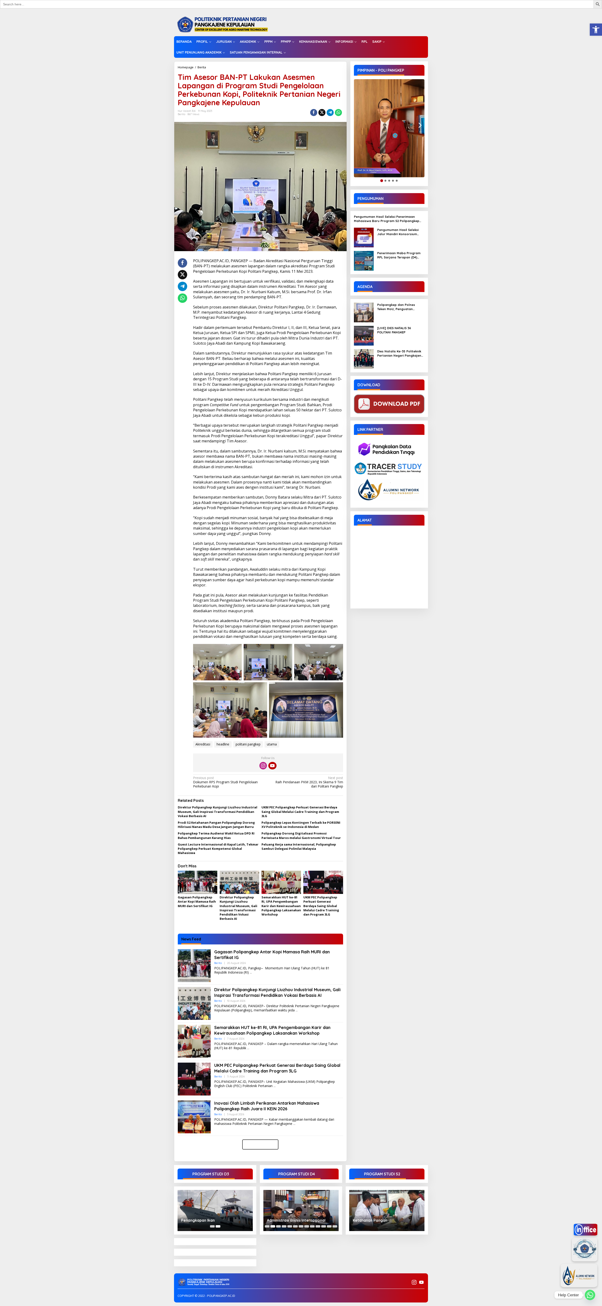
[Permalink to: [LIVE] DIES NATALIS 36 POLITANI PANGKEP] (364, 335)
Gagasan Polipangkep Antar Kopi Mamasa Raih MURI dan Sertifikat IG (197, 901)
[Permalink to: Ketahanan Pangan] (386, 1210)
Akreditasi (202, 744)
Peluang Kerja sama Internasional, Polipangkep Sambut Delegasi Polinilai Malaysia (298, 846)
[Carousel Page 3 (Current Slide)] (278, 1226)
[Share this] (313, 112)
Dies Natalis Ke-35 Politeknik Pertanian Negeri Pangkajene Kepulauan (400, 353)
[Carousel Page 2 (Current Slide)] (218, 1226)
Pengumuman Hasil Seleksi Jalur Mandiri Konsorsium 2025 (398, 232)
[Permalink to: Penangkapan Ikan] (215, 1210)
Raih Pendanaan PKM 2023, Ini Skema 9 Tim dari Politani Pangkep (309, 782)
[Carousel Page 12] (329, 1226)
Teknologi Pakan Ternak (289, 1220)
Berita (202, 67)
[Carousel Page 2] (272, 1226)
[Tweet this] (321, 112)
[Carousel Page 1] (212, 1226)
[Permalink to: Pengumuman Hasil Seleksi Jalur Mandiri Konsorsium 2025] (364, 237)
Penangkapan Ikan (198, 1220)
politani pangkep (248, 744)
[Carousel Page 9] (312, 1226)
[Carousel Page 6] (295, 1226)
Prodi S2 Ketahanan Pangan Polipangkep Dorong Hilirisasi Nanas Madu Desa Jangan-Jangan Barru (216, 824)
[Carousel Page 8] (306, 1226)
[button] (596, 29)
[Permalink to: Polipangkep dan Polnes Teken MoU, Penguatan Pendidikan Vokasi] (364, 312)
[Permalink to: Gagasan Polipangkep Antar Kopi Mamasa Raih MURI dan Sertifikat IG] (197, 882)
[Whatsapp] (338, 112)
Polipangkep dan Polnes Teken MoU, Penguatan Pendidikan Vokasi (396, 307)
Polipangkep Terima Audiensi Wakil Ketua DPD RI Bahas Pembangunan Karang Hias (216, 835)
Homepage (186, 67)
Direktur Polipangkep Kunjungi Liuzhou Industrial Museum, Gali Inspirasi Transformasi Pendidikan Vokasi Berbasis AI (217, 811)
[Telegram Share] (330, 112)
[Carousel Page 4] (284, 1226)
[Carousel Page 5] (289, 1226)
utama (272, 744)
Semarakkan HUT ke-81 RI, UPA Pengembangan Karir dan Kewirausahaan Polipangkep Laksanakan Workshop (281, 905)
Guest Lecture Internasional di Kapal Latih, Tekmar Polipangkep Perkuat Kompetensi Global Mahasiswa (218, 848)
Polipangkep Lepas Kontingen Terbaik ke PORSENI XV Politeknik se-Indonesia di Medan (300, 824)
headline (223, 744)
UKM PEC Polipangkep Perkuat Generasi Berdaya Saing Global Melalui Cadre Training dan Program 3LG (300, 811)
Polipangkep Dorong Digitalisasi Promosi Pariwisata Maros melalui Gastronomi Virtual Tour (301, 835)
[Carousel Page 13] (335, 1226)
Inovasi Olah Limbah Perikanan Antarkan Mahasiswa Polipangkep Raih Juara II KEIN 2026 (266, 1105)
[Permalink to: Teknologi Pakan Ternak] (301, 1210)
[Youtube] (272, 765)
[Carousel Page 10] (318, 1226)
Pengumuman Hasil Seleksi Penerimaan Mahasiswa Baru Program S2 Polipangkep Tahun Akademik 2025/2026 (386, 219)
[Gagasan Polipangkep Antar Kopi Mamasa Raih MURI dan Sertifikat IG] (251, 973)
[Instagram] (263, 765)
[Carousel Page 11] (323, 1226)
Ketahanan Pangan (370, 1220)
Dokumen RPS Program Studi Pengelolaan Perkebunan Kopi (225, 782)
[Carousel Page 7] (301, 1226)
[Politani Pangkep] (227, 24)
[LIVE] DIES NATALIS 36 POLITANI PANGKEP (394, 330)
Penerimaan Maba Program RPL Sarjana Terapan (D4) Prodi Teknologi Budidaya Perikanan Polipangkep (398, 255)
